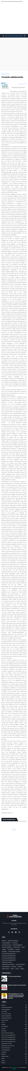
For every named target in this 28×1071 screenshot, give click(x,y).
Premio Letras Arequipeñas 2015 (8, 953)
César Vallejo (14, 942)
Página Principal (5, 74)
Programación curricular (7, 962)
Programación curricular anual (8, 964)
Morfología (4, 951)
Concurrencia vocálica (6, 945)
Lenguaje (4, 949)
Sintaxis (12, 968)
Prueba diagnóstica (6, 966)
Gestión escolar (17, 947)
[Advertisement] (14, 18)
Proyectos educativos (20, 964)
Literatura (17, 949)
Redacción (20, 966)
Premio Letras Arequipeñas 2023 (8, 960)
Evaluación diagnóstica (17, 945)
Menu (3, 36)
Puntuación (14, 966)
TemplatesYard (14, 1067)
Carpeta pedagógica (6, 942)
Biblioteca (4, 940)
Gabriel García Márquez (7, 947)
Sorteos (17, 968)
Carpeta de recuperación (13, 940)
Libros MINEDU (11, 949)
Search (25, 36)
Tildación (22, 968)
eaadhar (14, 1069)
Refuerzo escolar (5, 968)
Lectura (23, 947)
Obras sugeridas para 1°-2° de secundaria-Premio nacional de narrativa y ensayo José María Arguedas (16, 996)
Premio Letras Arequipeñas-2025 (14, 36)
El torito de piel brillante (14, 976)
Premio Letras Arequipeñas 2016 (8, 955)
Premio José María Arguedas (14, 951)
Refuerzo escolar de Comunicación (17, 985)
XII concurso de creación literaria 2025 (11, 1)
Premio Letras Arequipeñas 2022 (8, 958)
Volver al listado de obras (22, 83)
